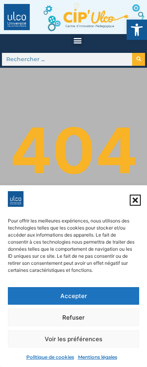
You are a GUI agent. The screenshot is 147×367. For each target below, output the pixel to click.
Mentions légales (97, 357)
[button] (137, 30)
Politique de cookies (50, 357)
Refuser (73, 317)
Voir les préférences (73, 339)
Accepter (73, 296)
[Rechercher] (138, 59)
